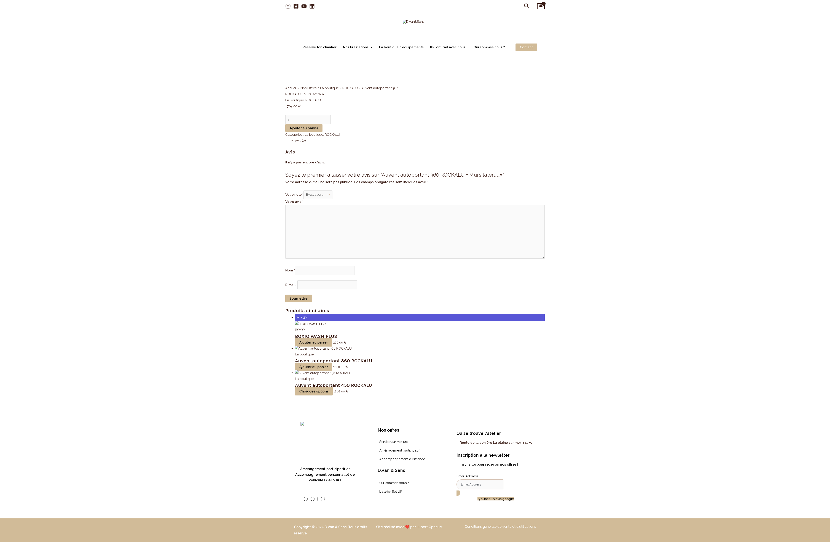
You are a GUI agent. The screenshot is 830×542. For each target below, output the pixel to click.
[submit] (458, 493)
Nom (290, 271)
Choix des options (313, 391)
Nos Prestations (356, 47)
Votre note (294, 195)
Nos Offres (308, 88)
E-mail (291, 285)
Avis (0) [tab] (300, 141)
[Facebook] (296, 6)
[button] (527, 6)
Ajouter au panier (304, 128)
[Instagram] (288, 6)
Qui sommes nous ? (489, 47)
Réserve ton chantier (320, 47)
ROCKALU (350, 88)
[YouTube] (304, 6)
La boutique (329, 88)
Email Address (467, 476)
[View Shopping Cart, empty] (541, 6)
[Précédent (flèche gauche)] (7, 271)
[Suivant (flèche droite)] (822, 271)
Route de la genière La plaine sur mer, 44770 (496, 443)
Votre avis (294, 202)
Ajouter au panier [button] (313, 342)
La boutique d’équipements (401, 47)
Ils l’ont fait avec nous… (448, 47)
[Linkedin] (312, 6)
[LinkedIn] (323, 499)
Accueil (291, 88)
